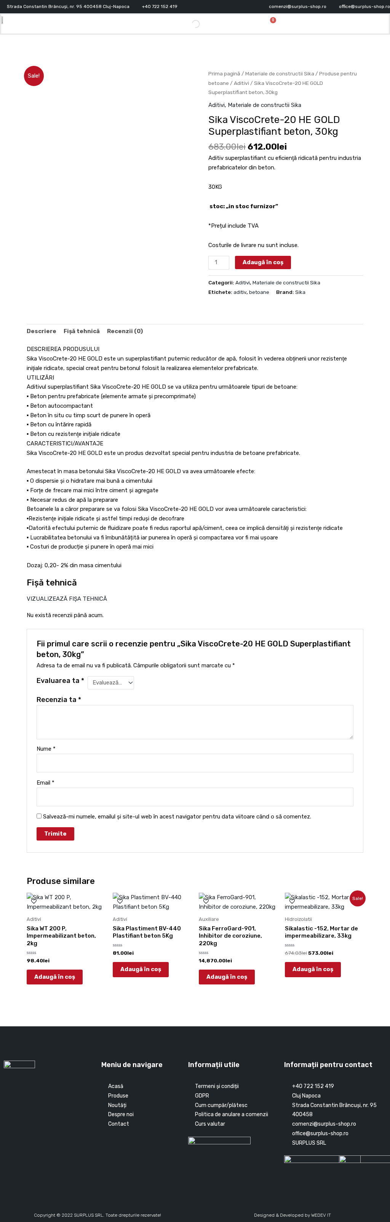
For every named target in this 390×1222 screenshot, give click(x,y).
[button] (350, 24)
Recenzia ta (59, 700)
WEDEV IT (321, 1215)
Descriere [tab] (41, 331)
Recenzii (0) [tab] (125, 331)
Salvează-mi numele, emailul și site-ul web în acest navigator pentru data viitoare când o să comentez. (177, 816)
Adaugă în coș (263, 262)
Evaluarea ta (60, 680)
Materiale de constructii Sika (279, 73)
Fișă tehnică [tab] (82, 331)
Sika (300, 292)
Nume (46, 748)
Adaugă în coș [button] (54, 976)
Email (45, 782)
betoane (259, 292)
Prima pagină (224, 73)
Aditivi (241, 83)
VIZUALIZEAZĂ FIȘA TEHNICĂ (67, 598)
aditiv (239, 292)
